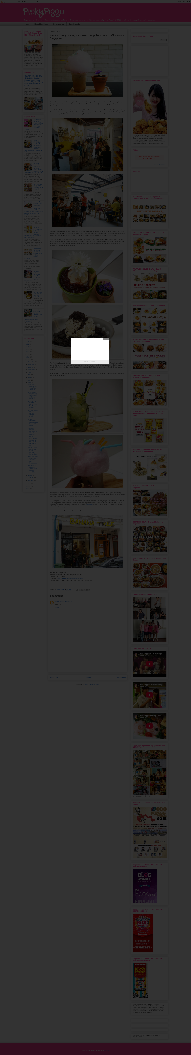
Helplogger (92, 361)
